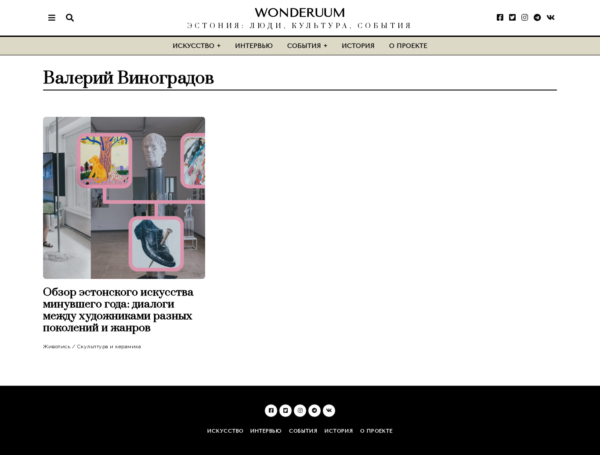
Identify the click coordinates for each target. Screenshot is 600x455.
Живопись (56, 346)
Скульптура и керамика (109, 346)
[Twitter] (512, 17)
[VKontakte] (550, 17)
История (358, 46)
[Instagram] (524, 17)
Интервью (254, 46)
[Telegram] (537, 17)
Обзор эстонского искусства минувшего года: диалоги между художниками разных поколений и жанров (118, 310)
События (304, 46)
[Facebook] (500, 17)
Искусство (193, 46)
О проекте (408, 46)
